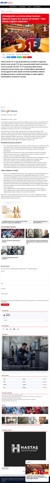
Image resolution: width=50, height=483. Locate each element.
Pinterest (29, 57)
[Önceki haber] (43, 338)
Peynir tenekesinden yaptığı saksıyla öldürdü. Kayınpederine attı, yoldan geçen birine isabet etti (22, 396)
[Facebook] (3, 329)
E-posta (3, 288)
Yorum (3, 271)
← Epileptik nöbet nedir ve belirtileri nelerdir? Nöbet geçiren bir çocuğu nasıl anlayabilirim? (14, 222)
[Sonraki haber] (46, 338)
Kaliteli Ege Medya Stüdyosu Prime (10, 400)
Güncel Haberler (13, 6)
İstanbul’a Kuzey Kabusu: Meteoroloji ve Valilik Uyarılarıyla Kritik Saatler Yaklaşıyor (19, 399)
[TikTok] (17, 329)
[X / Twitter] (6, 329)
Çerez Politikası (37, 6)
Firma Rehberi (22, 6)
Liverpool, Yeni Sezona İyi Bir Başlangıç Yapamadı (13, 395)
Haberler (2, 11)
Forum (29, 6)
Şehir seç (5, 317)
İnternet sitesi (4, 293)
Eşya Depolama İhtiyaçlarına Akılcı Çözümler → (40, 222)
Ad (2, 283)
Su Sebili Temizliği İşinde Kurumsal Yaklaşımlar (12, 398)
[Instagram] (10, 329)
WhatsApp (19, 57)
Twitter (8, 57)
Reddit (24, 57)
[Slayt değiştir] (22, 471)
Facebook (13, 57)
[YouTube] (14, 329)
